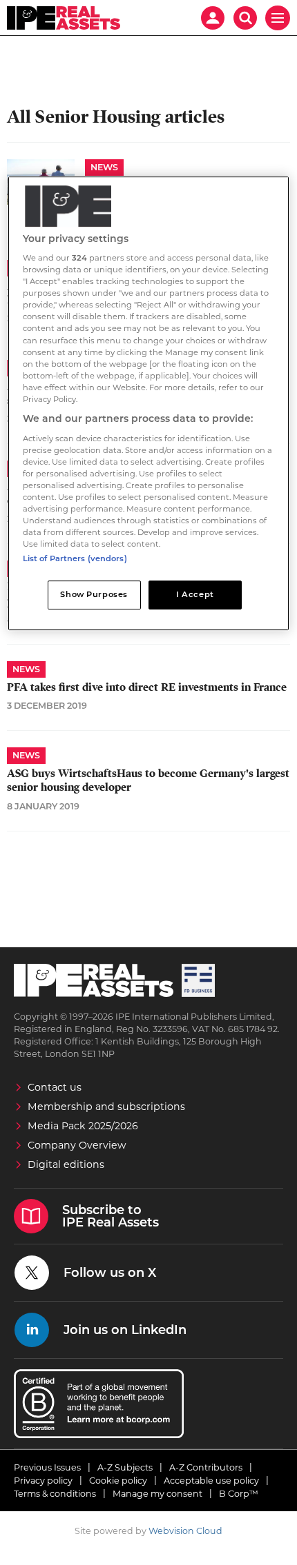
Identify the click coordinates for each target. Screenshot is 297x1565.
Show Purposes (93, 594)
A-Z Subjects (125, 1467)
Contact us (55, 1087)
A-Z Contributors (205, 1467)
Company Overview (77, 1145)
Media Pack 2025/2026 (83, 1126)
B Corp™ (238, 1493)
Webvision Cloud (185, 1531)
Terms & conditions (55, 1493)
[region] (149, 404)
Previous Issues (47, 1467)
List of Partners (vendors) (75, 558)
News (104, 167)
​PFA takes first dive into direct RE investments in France (147, 687)
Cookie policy (118, 1480)
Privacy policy (43, 1480)
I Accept (195, 594)
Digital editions (66, 1164)
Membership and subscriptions (106, 1106)
